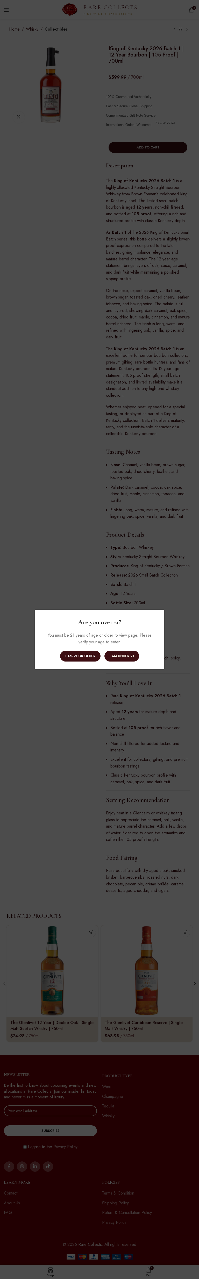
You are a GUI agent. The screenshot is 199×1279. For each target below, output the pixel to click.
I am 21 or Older (80, 655)
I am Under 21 (122, 655)
